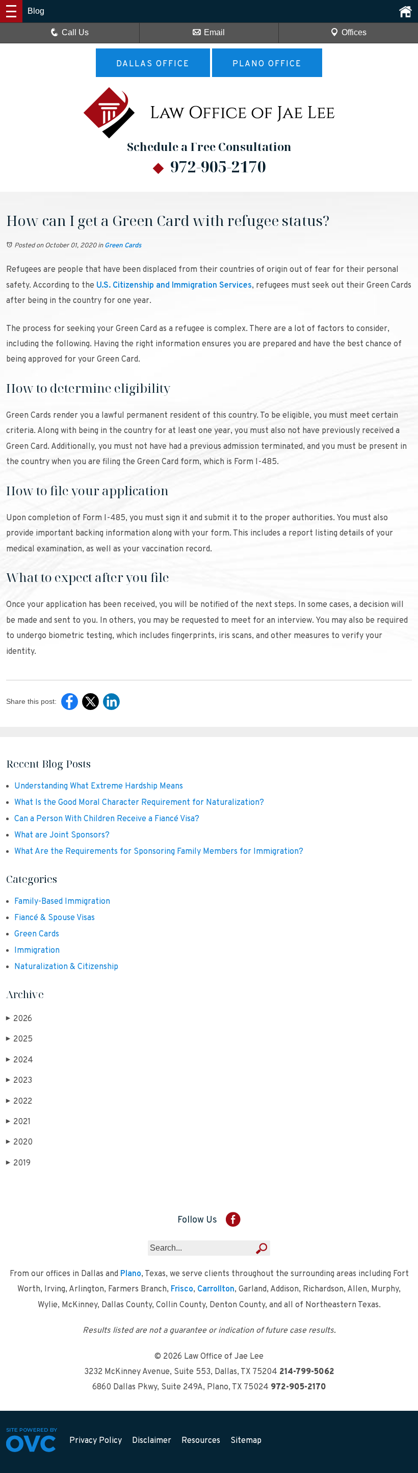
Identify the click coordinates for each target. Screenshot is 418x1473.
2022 (19, 1102)
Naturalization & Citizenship (66, 967)
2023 (19, 1081)
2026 (19, 1019)
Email (214, 32)
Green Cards (122, 246)
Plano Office (267, 64)
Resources (200, 1441)
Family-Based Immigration (62, 902)
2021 (18, 1122)
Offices (354, 32)
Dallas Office (153, 64)
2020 (19, 1142)
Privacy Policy (95, 1441)
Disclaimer (151, 1441)
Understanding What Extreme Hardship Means (98, 786)
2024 (19, 1060)
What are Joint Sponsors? (62, 835)
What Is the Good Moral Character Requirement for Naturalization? (139, 803)
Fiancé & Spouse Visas (54, 918)
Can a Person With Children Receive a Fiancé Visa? (106, 819)
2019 (18, 1163)
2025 (19, 1039)
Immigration (37, 951)
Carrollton (215, 1289)
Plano (130, 1274)
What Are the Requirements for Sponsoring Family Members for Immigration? (158, 852)
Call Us (75, 32)
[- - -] (11, 11)
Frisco (182, 1289)
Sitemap (246, 1441)
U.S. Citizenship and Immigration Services (174, 286)
